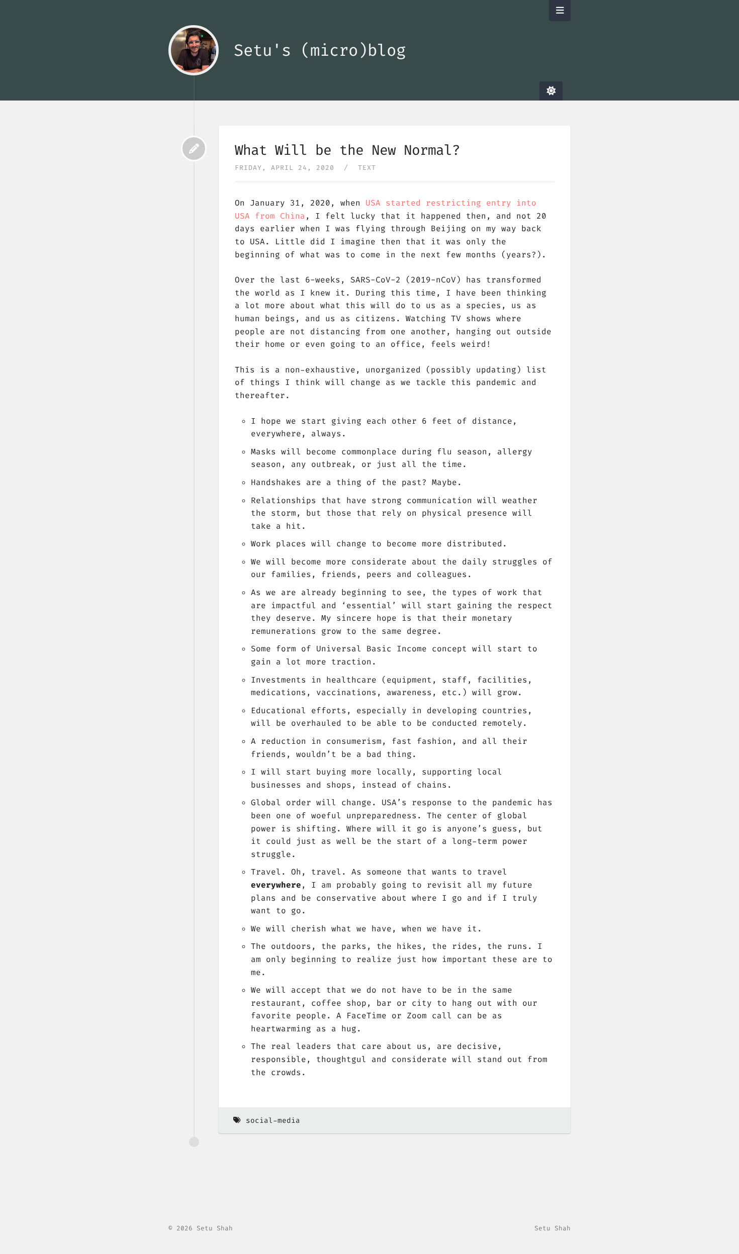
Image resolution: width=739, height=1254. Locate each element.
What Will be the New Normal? (347, 150)
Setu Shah (552, 1228)
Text (367, 167)
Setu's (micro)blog (320, 50)
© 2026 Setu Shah (200, 1228)
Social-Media (273, 1120)
